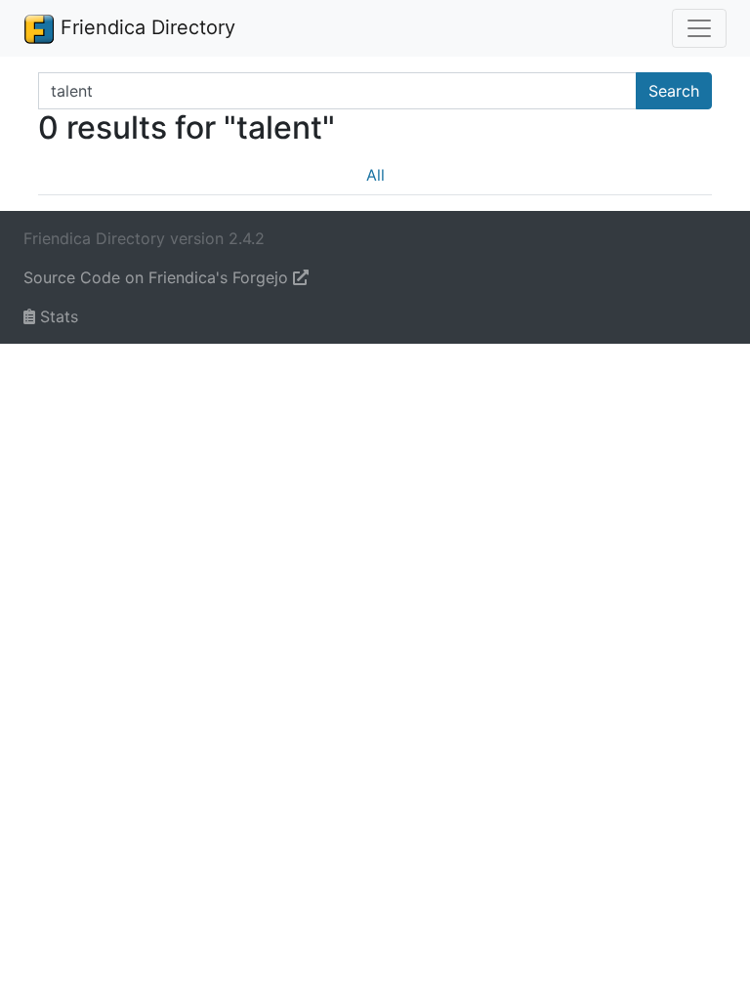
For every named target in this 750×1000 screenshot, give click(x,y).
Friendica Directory (145, 27)
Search (673, 91)
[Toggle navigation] (699, 28)
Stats (56, 316)
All (375, 175)
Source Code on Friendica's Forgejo (158, 277)
